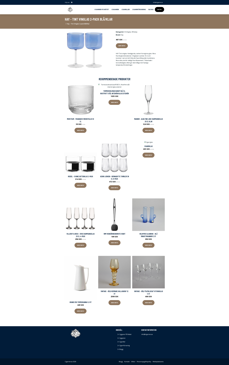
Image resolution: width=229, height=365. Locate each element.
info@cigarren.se (158, 2)
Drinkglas (127, 32)
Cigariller (126, 9)
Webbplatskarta (158, 362)
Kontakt (127, 362)
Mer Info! (121, 46)
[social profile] (71, 2)
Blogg (151, 9)
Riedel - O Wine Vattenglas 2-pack (80, 176)
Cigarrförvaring (139, 9)
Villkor (133, 362)
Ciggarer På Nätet (125, 334)
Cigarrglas (148, 146)
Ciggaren (115, 9)
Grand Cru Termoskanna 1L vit (81, 302)
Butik (159, 9)
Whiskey (134, 32)
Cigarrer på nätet (101, 9)
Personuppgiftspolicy (144, 362)
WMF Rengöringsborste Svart (114, 234)
